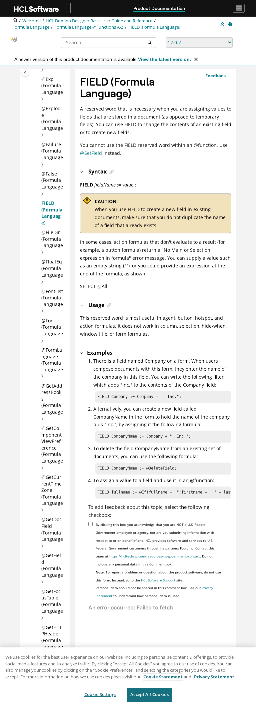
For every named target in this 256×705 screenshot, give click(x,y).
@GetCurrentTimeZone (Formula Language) (52, 493)
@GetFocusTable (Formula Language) (52, 604)
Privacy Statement (214, 677)
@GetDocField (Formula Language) (52, 532)
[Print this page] (230, 24)
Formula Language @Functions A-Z (88, 27)
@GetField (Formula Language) (52, 568)
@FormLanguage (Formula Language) (52, 363)
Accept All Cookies (149, 694)
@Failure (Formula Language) (52, 154)
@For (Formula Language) (52, 330)
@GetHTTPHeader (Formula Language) (52, 640)
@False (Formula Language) (52, 183)
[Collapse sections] (223, 24)
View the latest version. (164, 59)
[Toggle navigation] (239, 8)
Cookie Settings (100, 694)
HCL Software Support (158, 580)
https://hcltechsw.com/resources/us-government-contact (154, 556)
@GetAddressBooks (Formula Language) (52, 402)
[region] (128, 676)
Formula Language (30, 27)
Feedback (215, 76)
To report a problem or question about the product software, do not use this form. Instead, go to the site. (158, 576)
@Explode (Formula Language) (52, 121)
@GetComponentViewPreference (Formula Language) (52, 448)
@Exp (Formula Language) (52, 89)
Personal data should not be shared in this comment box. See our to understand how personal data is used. (154, 591)
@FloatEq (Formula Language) (52, 271)
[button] (38, 79)
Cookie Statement (163, 677)
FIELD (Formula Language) (154, 27)
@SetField (91, 153)
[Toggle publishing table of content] (25, 72)
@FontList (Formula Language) (52, 301)
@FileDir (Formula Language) (52, 242)
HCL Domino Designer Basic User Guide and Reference (99, 21)
